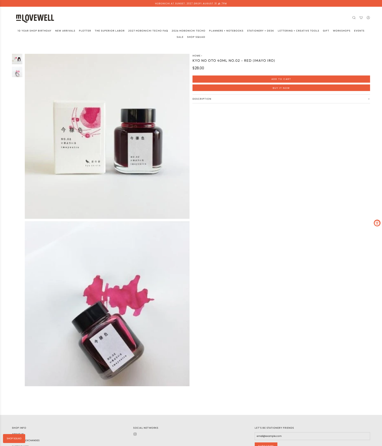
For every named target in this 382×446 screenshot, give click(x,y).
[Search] (354, 17)
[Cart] (361, 17)
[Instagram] (135, 434)
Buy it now (281, 88)
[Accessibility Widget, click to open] (377, 223)
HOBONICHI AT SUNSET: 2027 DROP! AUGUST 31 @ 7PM (191, 3)
